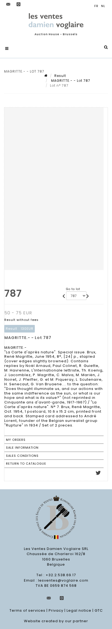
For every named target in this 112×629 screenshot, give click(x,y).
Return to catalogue (26, 463)
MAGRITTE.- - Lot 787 (70, 80)
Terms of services (27, 610)
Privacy (56, 610)
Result (60, 75)
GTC (99, 610)
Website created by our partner (56, 621)
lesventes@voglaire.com (63, 580)
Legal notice (79, 610)
